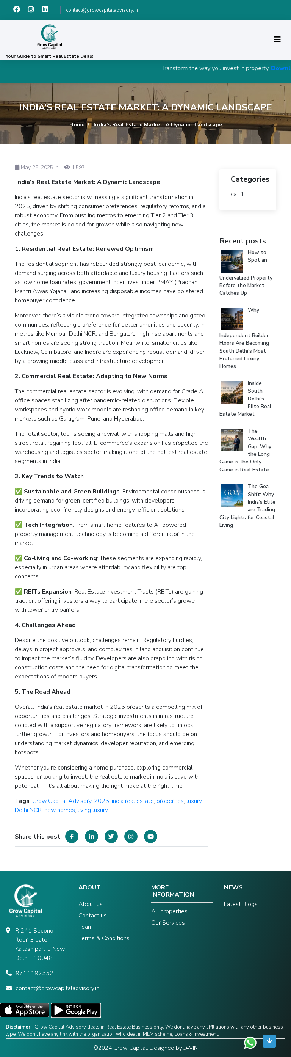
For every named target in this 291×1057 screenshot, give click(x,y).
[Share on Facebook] (71, 836)
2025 (101, 801)
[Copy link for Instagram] (131, 836)
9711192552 (34, 973)
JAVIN (191, 1048)
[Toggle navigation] (277, 39)
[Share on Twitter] (111, 836)
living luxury (93, 810)
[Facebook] (20, 10)
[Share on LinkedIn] (91, 836)
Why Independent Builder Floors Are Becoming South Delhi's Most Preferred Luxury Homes (244, 338)
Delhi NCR (28, 810)
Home (76, 124)
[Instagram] (35, 10)
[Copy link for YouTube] (150, 836)
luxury (194, 801)
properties (170, 801)
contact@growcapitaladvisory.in (102, 10)
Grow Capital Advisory (61, 801)
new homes (59, 810)
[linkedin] (48, 10)
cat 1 (237, 194)
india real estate (133, 801)
